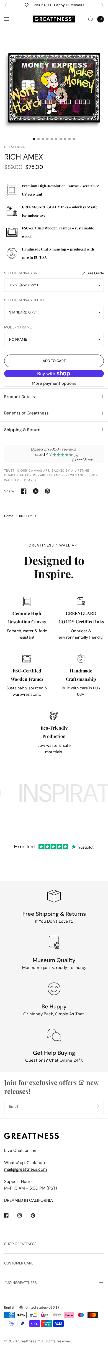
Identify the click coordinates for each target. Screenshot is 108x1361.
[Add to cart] (54, 361)
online (31, 1150)
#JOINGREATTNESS (20, 1282)
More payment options (54, 383)
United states (42, 1307)
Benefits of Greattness (26, 413)
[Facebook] (10, 1215)
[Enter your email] (98, 1106)
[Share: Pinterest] (47, 491)
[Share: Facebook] (23, 491)
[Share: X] (35, 491)
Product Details (19, 396)
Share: (9, 491)
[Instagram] (23, 1215)
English (9, 1307)
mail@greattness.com (25, 1169)
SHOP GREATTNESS (20, 1243)
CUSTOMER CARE (18, 1263)
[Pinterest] (37, 1215)
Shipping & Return (22, 429)
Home (8, 516)
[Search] (90, 19)
